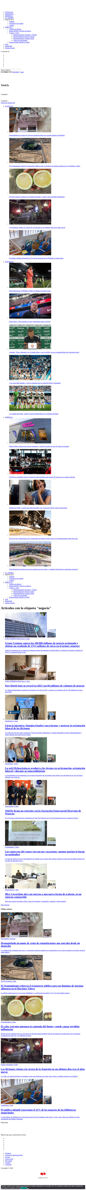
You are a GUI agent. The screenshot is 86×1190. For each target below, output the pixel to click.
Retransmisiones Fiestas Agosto (23, 37)
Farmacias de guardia (16, 23)
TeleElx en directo (15, 29)
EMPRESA (9, 16)
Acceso (7, 1157)
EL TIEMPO (9, 18)
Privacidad (8, 1161)
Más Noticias (5, 905)
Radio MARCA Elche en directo (20, 31)
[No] (28, 1188)
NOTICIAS (9, 12)
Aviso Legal (9, 1159)
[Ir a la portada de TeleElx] (14, 81)
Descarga (8, 103)
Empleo (11, 21)
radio (22, 72)
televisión (16, 72)
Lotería (11, 25)
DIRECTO (8, 27)
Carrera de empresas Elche (14, 1155)
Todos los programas (20, 40)
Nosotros (8, 1153)
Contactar (8, 1164)
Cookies (7, 1163)
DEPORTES (9, 14)
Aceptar (23, 1188)
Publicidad (8, 46)
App (6, 44)
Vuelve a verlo (14, 33)
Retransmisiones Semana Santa (23, 38)
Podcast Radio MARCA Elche (19, 42)
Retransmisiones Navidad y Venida (25, 35)
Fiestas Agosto (10, 48)
